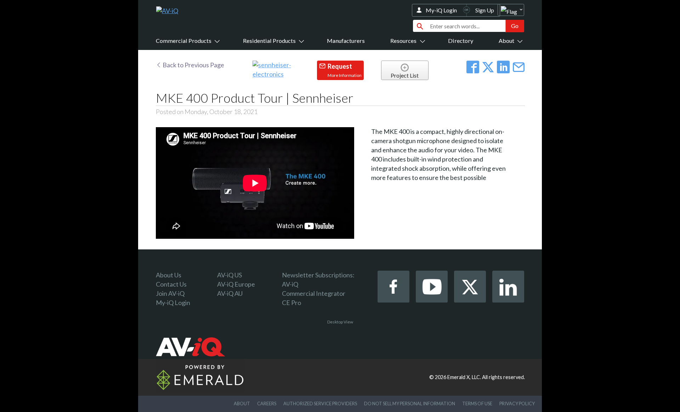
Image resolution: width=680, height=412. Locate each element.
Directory (460, 40)
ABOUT (242, 403)
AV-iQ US (229, 275)
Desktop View (340, 321)
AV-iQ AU (230, 293)
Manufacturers (346, 40)
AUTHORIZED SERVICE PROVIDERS (320, 403)
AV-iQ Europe (236, 284)
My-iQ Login (441, 10)
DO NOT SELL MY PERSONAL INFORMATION (409, 403)
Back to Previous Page (193, 65)
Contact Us (171, 284)
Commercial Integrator (313, 293)
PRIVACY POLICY (517, 403)
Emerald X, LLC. (464, 377)
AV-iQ (290, 284)
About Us (168, 275)
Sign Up (484, 10)
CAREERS (266, 403)
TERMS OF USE (477, 403)
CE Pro (291, 302)
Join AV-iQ (170, 293)
